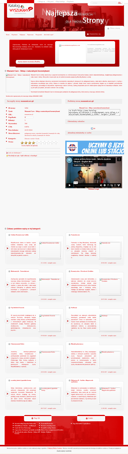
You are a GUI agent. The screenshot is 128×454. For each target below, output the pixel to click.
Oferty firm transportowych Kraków (52, 430)
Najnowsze (30, 34)
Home (8, 34)
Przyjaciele (39, 34)
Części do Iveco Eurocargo (23, 428)
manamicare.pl (29, 114)
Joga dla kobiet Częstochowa (81, 423)
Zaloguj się (41, 1)
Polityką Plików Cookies (55, 448)
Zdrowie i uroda (29, 138)
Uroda (37, 138)
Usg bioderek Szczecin (17, 307)
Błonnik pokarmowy (77, 344)
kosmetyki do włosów (43, 135)
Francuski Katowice (47, 423)
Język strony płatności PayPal (29, 62)
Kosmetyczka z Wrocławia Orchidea (82, 271)
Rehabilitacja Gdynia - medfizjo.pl (25, 425)
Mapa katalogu (60, 1)
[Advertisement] (96, 207)
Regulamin (70, 1)
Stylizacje (74, 307)
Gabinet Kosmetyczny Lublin (19, 235)
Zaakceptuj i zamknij (64, 451)
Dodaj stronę (115, 28)
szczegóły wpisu (52, 263)
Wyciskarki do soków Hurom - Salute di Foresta (27, 432)
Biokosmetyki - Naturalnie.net (20, 271)
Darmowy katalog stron (48, 425)
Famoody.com (75, 235)
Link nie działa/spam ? (14, 152)
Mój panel (51, 1)
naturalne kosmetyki (42, 133)
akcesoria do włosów (31, 135)
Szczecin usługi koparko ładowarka (25, 423)
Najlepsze (22, 34)
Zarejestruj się (95, 34)
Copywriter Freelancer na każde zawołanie (28, 430)
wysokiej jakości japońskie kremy (21, 380)
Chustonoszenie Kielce (17, 344)
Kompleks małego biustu (48, 428)
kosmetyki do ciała (54, 133)
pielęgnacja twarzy (30, 133)
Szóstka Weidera (46, 432)
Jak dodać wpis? (48, 34)
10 (56, 143)
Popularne (15, 34)
